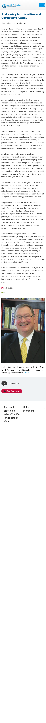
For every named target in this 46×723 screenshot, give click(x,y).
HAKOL (26, 373)
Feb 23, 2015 (8, 288)
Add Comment (13, 391)
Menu (42, 5)
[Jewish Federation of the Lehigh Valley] (12, 6)
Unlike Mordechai (29, 409)
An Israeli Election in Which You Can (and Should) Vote (12, 414)
